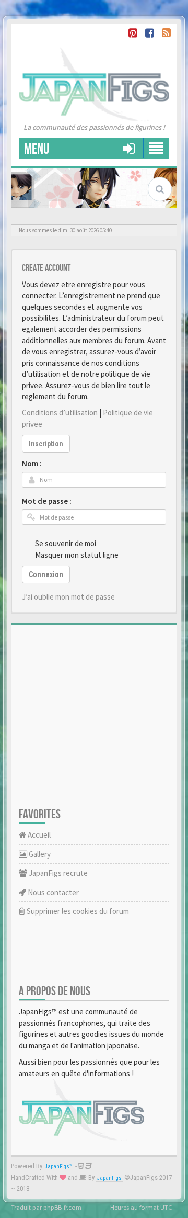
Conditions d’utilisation (60, 413)
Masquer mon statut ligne (77, 555)
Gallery (39, 854)
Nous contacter (52, 892)
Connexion (46, 574)
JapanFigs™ (59, 1166)
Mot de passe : (47, 501)
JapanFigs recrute (57, 873)
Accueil (38, 835)
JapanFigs (109, 1178)
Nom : (32, 463)
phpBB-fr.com (62, 1207)
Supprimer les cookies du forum (77, 911)
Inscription (46, 443)
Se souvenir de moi (65, 543)
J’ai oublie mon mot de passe (68, 597)
